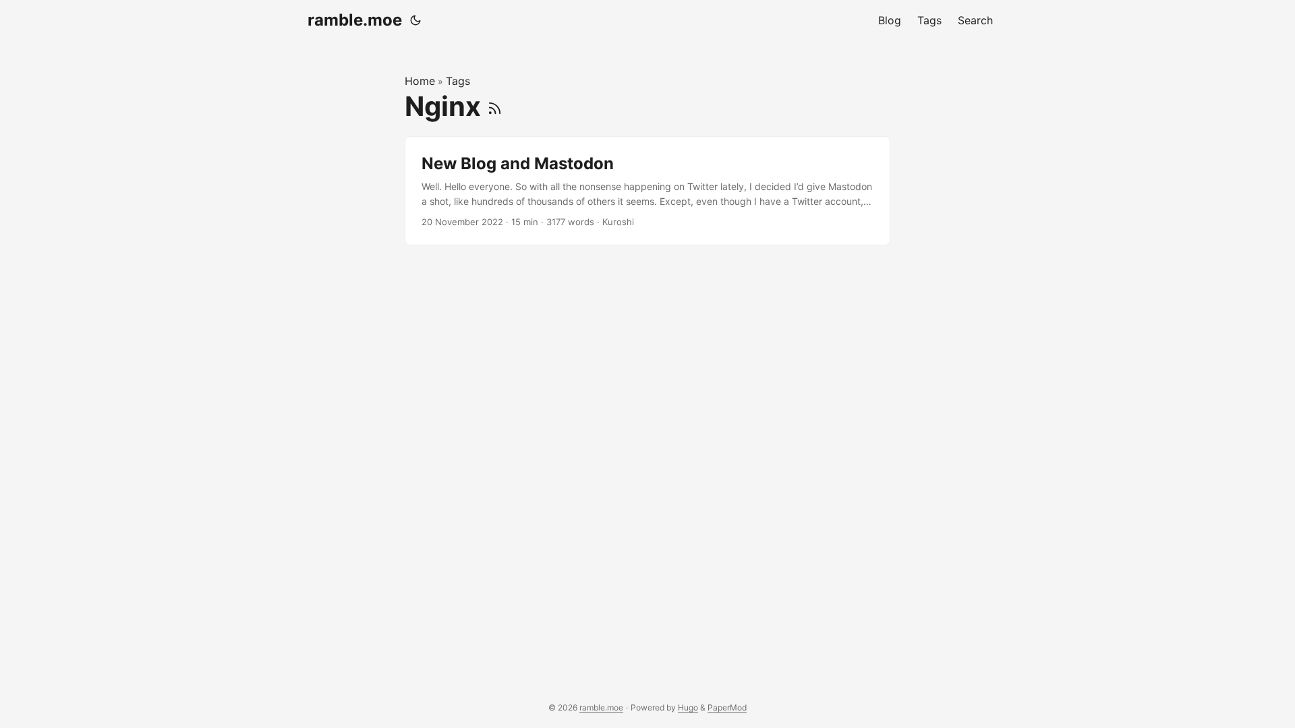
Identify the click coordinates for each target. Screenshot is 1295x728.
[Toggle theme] (415, 20)
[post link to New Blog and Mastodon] (647, 191)
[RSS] (494, 106)
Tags (458, 81)
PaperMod (727, 707)
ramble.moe (355, 20)
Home (420, 81)
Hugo (688, 707)
